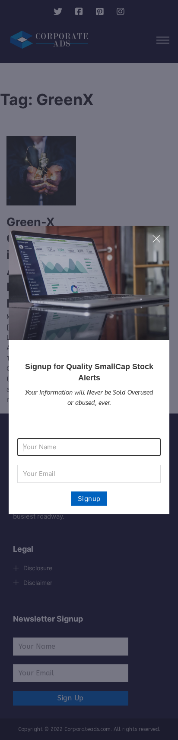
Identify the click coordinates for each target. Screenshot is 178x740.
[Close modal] (156, 239)
